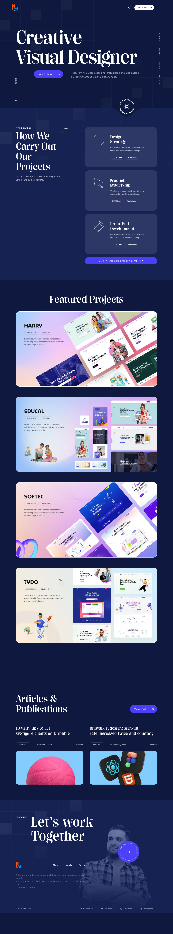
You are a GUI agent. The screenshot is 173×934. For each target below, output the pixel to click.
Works (69, 865)
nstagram (148, 908)
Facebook (159, 37)
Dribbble (128, 908)
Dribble (159, 65)
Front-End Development (122, 226)
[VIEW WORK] (86, 349)
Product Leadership (120, 183)
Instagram (159, 79)
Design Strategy (118, 139)
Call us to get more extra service (121, 260)
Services (83, 865)
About (56, 865)
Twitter (159, 51)
